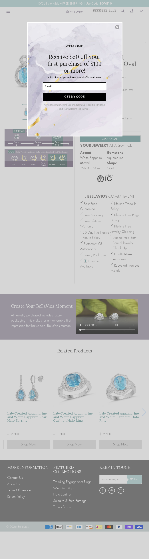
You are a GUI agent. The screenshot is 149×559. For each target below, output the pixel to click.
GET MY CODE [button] (74, 96)
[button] (117, 27)
